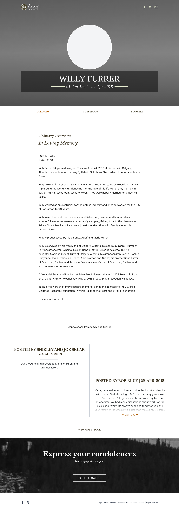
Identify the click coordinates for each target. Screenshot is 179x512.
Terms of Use (123, 502)
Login (100, 502)
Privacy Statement (137, 502)
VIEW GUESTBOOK (89, 429)
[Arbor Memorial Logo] (30, 7)
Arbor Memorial (110, 502)
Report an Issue (152, 502)
